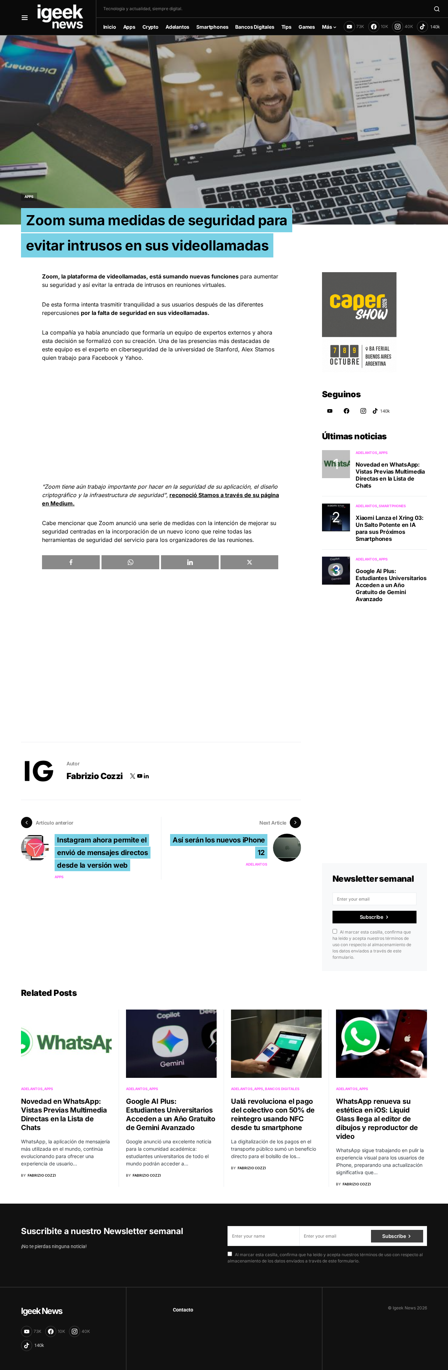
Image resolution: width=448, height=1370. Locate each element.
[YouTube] (329, 411)
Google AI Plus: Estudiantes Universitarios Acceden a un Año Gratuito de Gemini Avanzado (391, 585)
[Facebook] (346, 411)
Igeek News (41, 1311)
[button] (24, 17)
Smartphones (392, 506)
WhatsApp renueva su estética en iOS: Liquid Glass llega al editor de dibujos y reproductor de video (377, 1119)
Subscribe (371, 917)
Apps (29, 196)
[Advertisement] (161, 422)
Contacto (183, 1310)
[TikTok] (428, 27)
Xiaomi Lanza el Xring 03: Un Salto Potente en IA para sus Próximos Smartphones (390, 528)
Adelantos (256, 864)
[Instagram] (363, 411)
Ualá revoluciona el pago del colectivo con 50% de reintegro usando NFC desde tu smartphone (273, 1114)
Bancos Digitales (282, 1089)
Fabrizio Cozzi (94, 776)
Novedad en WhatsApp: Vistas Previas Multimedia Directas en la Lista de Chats (390, 475)
